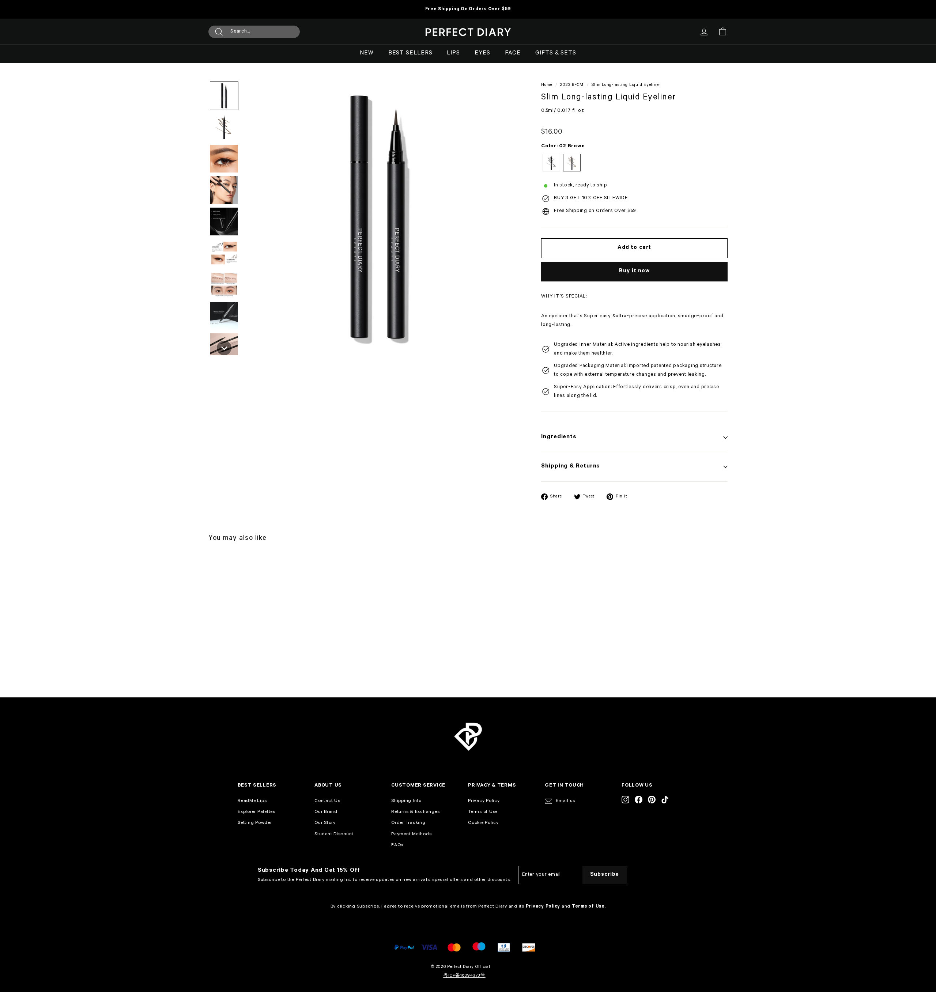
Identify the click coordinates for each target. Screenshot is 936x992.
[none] (224, 96)
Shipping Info (406, 801)
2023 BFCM (572, 85)
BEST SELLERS (410, 53)
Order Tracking (408, 823)
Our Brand (325, 812)
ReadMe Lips (252, 801)
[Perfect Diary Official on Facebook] (638, 800)
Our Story (325, 823)
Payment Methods (411, 834)
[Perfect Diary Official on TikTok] (665, 800)
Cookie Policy (483, 823)
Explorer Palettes (256, 812)
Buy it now (634, 271)
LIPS (453, 53)
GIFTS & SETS (555, 53)
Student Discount (334, 834)
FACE (513, 53)
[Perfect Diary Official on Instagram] (625, 800)
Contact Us (327, 801)
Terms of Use (483, 812)
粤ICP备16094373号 (464, 976)
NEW (367, 53)
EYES (482, 53)
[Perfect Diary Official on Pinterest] (652, 800)
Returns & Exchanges (415, 812)
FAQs (397, 845)
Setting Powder (255, 823)
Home (546, 85)
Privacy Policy (484, 801)
